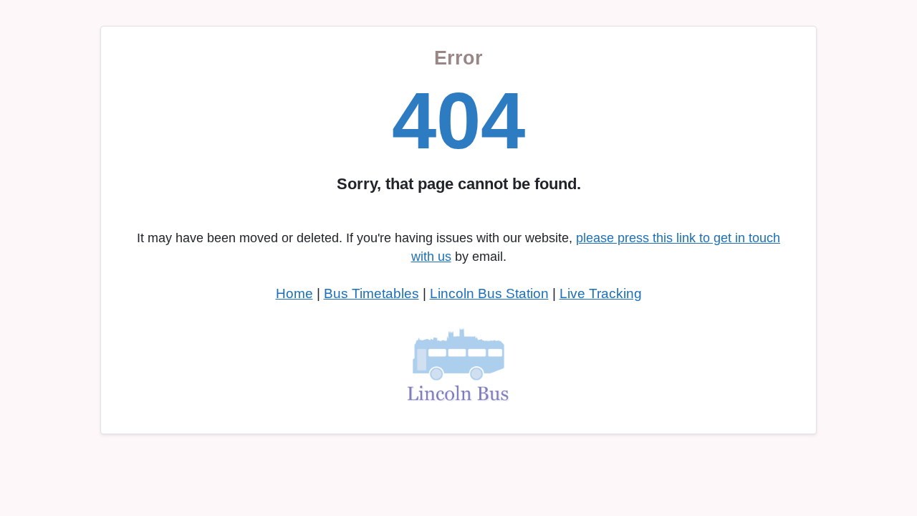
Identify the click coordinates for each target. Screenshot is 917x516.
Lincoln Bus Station (489, 293)
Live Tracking (601, 293)
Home (294, 293)
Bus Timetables (371, 293)
